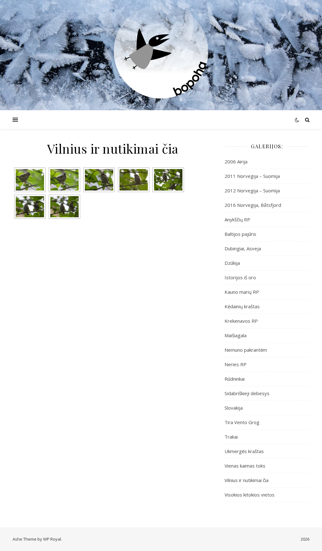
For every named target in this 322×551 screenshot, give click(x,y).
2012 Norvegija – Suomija (252, 190)
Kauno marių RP (242, 292)
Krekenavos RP (241, 321)
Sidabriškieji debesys (247, 393)
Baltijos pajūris (240, 234)
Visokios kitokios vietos (250, 494)
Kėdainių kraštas (242, 306)
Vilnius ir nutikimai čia (247, 480)
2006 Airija (236, 161)
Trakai (231, 437)
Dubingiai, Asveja (243, 248)
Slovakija (234, 408)
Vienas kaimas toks (245, 466)
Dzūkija (232, 263)
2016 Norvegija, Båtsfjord (253, 205)
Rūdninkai (235, 379)
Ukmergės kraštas (244, 451)
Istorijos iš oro (240, 277)
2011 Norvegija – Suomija (252, 176)
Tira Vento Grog (242, 422)
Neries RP (236, 364)
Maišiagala (236, 335)
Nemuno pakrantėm (246, 350)
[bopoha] (161, 51)
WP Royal (52, 539)
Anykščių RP (237, 219)
